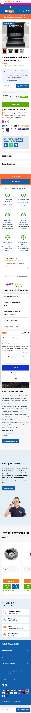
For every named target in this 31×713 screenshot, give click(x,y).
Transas (4, 63)
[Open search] (20, 11)
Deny (15, 378)
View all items (16, 181)
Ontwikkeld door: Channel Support (15, 672)
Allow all (15, 367)
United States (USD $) (16, 680)
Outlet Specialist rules (11, 297)
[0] (27, 11)
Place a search (8, 488)
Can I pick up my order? (11, 327)
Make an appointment (10, 441)
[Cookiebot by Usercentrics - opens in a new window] (22, 333)
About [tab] (25, 338)
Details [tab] (15, 338)
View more (11, 581)
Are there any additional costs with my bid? (12, 313)
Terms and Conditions (7, 701)
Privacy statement (16, 701)
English (4, 680)
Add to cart (15, 105)
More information (12, 80)
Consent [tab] (5, 338)
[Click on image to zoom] (28, 24)
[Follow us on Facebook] (3, 685)
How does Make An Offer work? (12, 304)
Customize (14, 373)
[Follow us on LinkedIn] (6, 685)
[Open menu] (2, 11)
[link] (11, 568)
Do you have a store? (10, 320)
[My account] (23, 11)
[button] (5, 35)
